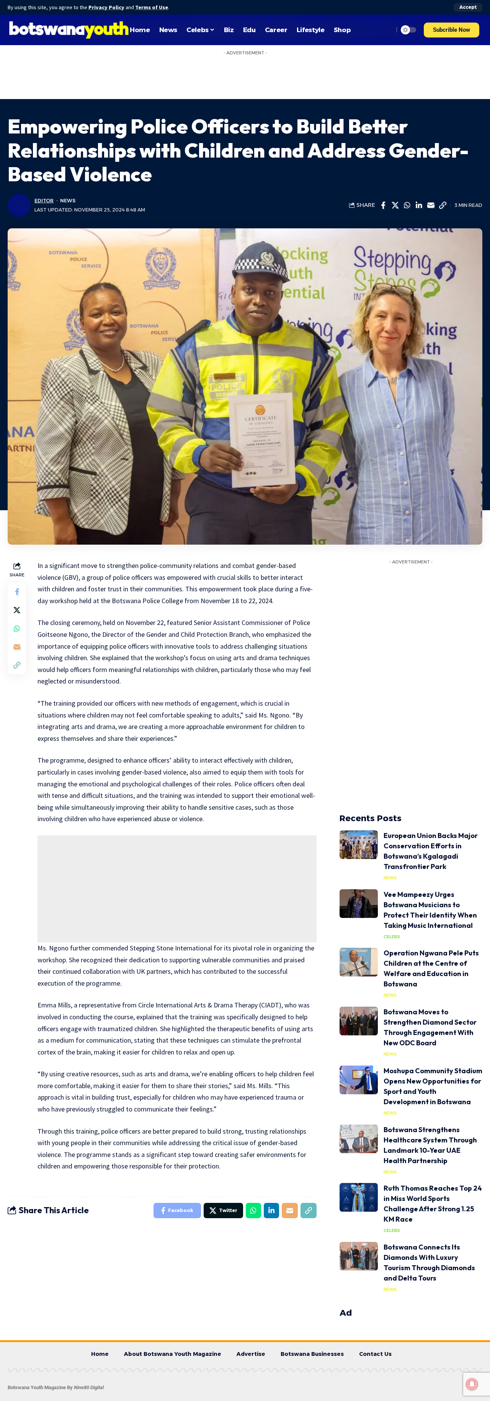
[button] (451, 30)
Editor (44, 200)
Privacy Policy (106, 7)
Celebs (392, 936)
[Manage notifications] (472, 1384)
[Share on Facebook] (383, 205)
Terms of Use (151, 7)
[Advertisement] (177, 888)
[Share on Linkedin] (418, 205)
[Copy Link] (442, 205)
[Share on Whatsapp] (407, 205)
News (67, 200)
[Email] (430, 205)
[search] (386, 30)
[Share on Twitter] (395, 205)
